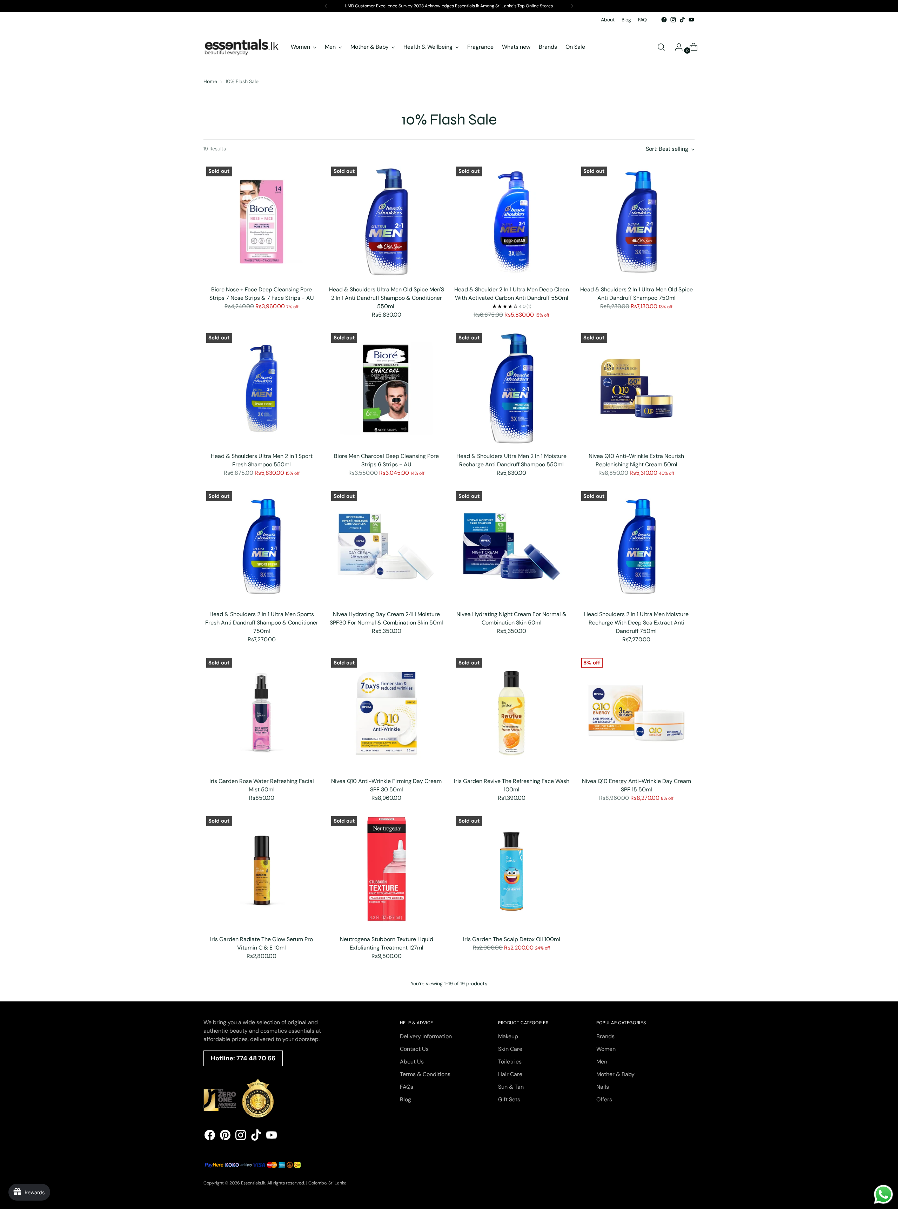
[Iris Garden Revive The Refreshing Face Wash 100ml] (511, 713)
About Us (412, 1061)
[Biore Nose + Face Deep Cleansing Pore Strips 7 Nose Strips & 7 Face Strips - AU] (261, 222)
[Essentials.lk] (242, 47)
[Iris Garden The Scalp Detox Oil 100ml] (511, 871)
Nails (602, 1086)
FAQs (406, 1086)
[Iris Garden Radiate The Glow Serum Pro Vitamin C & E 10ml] (261, 871)
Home (210, 81)
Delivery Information (426, 1036)
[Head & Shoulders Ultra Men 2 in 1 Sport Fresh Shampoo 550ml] (261, 388)
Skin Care (510, 1049)
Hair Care (510, 1074)
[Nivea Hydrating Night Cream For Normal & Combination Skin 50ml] (511, 546)
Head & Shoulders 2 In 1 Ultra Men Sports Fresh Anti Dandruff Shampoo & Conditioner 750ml (261, 622)
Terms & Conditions (425, 1074)
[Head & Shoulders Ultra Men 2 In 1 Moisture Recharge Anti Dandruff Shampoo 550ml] (511, 388)
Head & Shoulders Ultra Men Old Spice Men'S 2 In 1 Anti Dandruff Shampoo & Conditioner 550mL (386, 298)
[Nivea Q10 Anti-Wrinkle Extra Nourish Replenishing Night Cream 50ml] (636, 388)
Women (606, 1049)
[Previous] (326, 6)
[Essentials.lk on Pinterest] (225, 1136)
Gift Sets (509, 1099)
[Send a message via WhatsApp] (883, 1194)
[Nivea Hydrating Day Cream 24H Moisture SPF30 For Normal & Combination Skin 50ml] (386, 546)
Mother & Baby (615, 1074)
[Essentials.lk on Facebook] (664, 19)
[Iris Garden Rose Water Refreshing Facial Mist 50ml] (261, 713)
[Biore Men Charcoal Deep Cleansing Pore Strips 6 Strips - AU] (386, 388)
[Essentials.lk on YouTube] (691, 19)
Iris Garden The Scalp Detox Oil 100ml (511, 939)
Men (601, 1061)
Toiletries (510, 1061)
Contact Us (414, 1049)
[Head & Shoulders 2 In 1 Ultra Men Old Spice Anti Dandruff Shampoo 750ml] (636, 222)
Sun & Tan (511, 1086)
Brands (605, 1036)
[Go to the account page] (676, 47)
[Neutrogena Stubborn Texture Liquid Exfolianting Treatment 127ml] (386, 871)
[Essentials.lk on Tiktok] (682, 19)
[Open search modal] (661, 47)
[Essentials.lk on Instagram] (673, 19)
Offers (604, 1099)
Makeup (508, 1036)
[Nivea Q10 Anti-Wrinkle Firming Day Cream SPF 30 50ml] (386, 713)
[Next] (571, 6)
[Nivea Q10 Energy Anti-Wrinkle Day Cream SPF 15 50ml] (636, 713)
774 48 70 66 (255, 1058)
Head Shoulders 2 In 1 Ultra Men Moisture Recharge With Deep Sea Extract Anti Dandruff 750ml (636, 622)
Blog (405, 1099)
